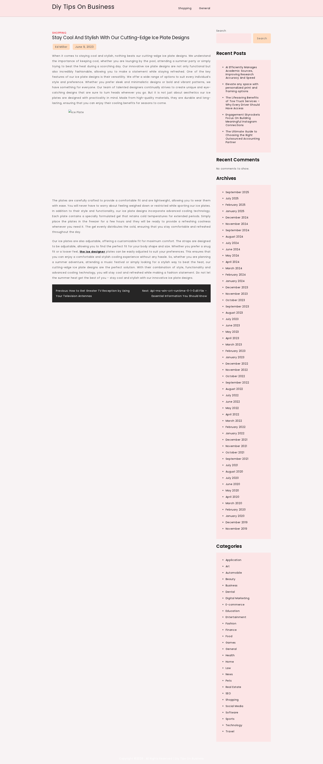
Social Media (234, 706)
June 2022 (233, 402)
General (204, 8)
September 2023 (237, 306)
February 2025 (236, 205)
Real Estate (234, 687)
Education (233, 611)
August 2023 (234, 313)
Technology (234, 725)
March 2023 (234, 344)
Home (230, 662)
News (229, 674)
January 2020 (235, 516)
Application (234, 560)
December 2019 (237, 522)
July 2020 (232, 478)
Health (230, 655)
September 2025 (237, 192)
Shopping (185, 8)
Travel (230, 731)
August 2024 (235, 236)
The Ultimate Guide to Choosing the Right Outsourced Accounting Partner (243, 137)
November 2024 (237, 224)
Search (221, 31)
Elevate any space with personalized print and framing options (242, 87)
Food (229, 636)
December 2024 (237, 217)
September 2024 (238, 230)
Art (228, 566)
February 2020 (236, 509)
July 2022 (232, 395)
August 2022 (234, 389)
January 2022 (235, 433)
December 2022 (237, 364)
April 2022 (232, 414)
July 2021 (232, 465)
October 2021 (235, 452)
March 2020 (234, 503)
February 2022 (236, 427)
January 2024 (235, 281)
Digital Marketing (238, 598)
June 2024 (233, 249)
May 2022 (232, 408)
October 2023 (235, 300)
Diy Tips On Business (83, 6)
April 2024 (233, 262)
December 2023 (237, 287)
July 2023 (232, 319)
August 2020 (234, 471)
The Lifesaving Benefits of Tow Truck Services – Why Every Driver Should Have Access (243, 103)
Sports (230, 719)
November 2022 (237, 370)
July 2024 (232, 243)
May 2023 (232, 332)
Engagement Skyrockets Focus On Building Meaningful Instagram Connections (243, 120)
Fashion (231, 623)
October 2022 (235, 376)
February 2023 (236, 351)
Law (228, 668)
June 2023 (233, 325)
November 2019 (236, 529)
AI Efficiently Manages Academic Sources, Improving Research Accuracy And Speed (241, 72)
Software (232, 712)
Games (231, 642)
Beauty (231, 579)
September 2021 (237, 459)
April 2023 (232, 338)
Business (232, 585)
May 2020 (232, 490)
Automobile (234, 573)
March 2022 (234, 421)
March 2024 (234, 268)
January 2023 (235, 357)
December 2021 (236, 440)
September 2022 (237, 382)
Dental (230, 592)
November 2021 (236, 446)
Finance (231, 630)
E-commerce (235, 604)
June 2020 (233, 484)
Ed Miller (61, 47)
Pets (229, 681)
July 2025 (232, 198)
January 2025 (235, 211)
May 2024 (232, 255)
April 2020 (232, 497)
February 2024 (236, 275)
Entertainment (236, 617)
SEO (228, 693)
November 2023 (237, 294)
